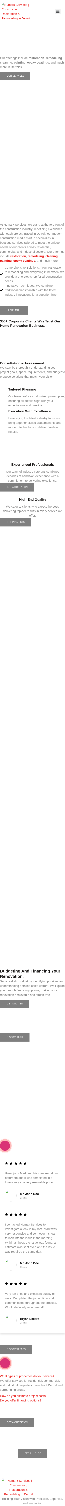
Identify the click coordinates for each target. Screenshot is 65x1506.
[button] (27, 1376)
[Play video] (5, 1146)
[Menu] (58, 11)
